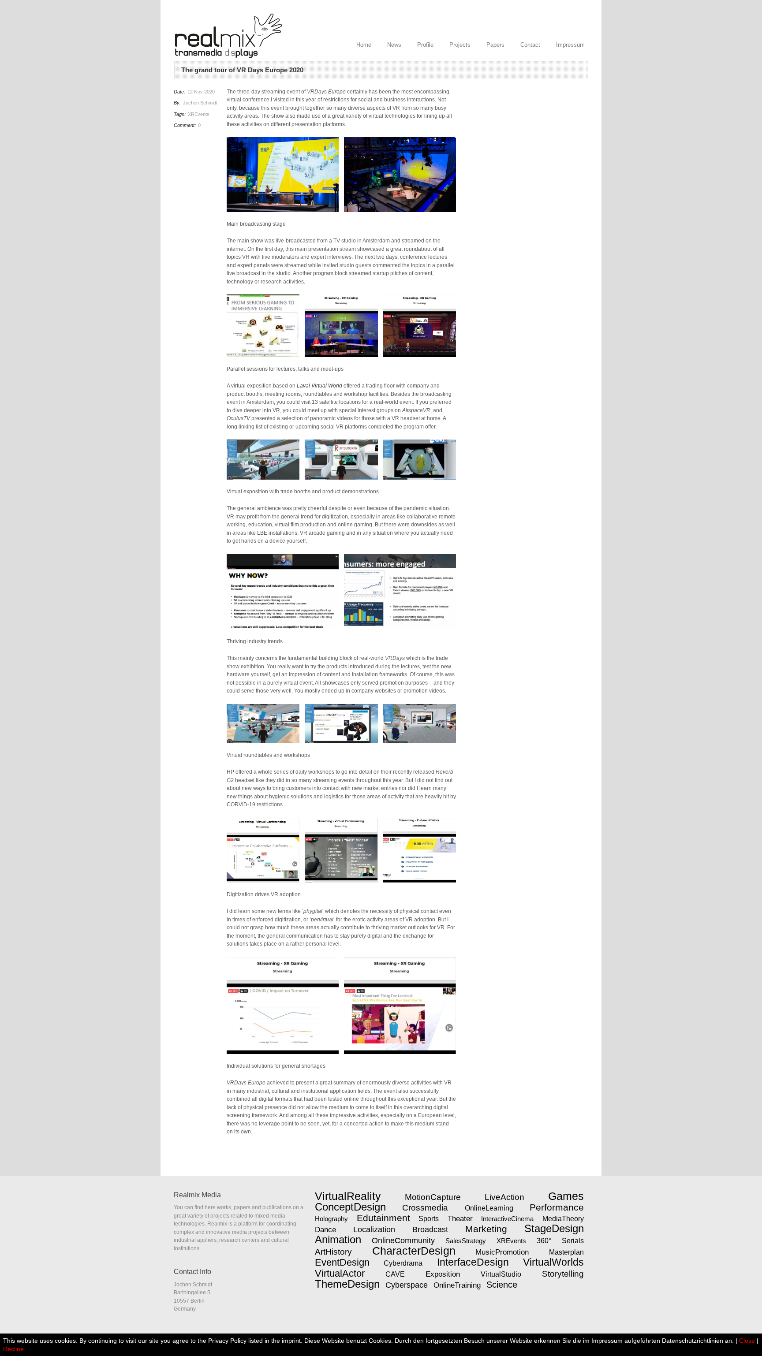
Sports (428, 1218)
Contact (530, 44)
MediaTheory (563, 1218)
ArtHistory (333, 1251)
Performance (557, 1207)
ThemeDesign (347, 1284)
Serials (573, 1240)
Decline (13, 1348)
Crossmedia (425, 1207)
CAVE (395, 1274)
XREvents (198, 114)
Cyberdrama (403, 1263)
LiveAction (504, 1197)
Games (566, 1196)
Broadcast (430, 1229)
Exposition (443, 1274)
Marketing (486, 1229)
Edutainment (383, 1218)
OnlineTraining (457, 1285)
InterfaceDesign (473, 1262)
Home (363, 44)
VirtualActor (340, 1273)
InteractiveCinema (507, 1218)
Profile (425, 44)
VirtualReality (348, 1196)
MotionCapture (433, 1197)
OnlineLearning (489, 1208)
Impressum (570, 44)
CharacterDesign (414, 1250)
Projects (460, 44)
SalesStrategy (465, 1240)
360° (544, 1240)
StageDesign (554, 1228)
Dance (325, 1229)
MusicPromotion (502, 1252)
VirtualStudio (501, 1274)
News (394, 44)
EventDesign (342, 1262)
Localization (374, 1229)
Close (747, 1340)
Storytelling (563, 1273)
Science (501, 1284)
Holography (331, 1218)
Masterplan (566, 1252)
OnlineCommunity (403, 1240)
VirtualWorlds (553, 1262)
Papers (495, 44)
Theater (460, 1218)
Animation (338, 1239)
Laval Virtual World (319, 386)
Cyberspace (406, 1285)
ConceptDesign (350, 1207)
